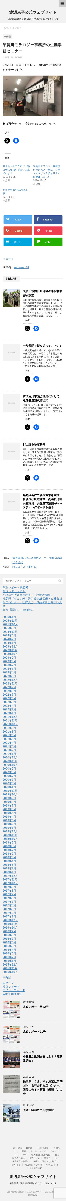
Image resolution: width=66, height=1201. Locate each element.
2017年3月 (9, 909)
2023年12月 (10, 646)
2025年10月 (10, 624)
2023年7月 (9, 665)
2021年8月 (9, 731)
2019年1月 (9, 827)
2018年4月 (9, 861)
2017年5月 (9, 901)
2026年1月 (9, 616)
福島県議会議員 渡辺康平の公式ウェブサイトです (33, 1183)
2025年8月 (9, 628)
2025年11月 (10, 620)
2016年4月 (9, 949)
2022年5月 (9, 702)
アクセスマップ (38, 1151)
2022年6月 (9, 698)
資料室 (49, 1164)
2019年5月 (9, 812)
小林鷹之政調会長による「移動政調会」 (28, 594)
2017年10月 (10, 883)
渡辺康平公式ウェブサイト (33, 12)
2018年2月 (9, 868)
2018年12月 (10, 831)
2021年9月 (9, 727)
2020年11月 (10, 761)
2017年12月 (10, 875)
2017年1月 (9, 916)
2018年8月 (9, 846)
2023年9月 (9, 657)
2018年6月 (9, 853)
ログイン (8, 982)
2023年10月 (10, 653)
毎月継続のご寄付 (33, 1164)
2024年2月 (9, 639)
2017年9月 (9, 886)
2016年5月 (9, 946)
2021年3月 (9, 746)
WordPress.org (12, 993)
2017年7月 (9, 894)
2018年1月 (9, 872)
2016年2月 (9, 957)
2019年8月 (9, 801)
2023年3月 (9, 676)
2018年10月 (10, 838)
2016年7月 (9, 938)
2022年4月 (9, 705)
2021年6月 (9, 735)
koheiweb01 (21, 267)
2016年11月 (10, 923)
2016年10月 (10, 927)
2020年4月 (9, 787)
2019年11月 (10, 790)
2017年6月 (9, 898)
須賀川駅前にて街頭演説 (18, 609)
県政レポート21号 (14, 591)
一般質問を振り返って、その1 (42, 345)
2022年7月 (9, 694)
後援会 (47, 1158)
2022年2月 (9, 709)
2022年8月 (9, 690)
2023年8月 (9, 661)
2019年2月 (9, 824)
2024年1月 (9, 642)
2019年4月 (9, 816)
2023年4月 (9, 672)
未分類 (9, 259)
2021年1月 (9, 753)
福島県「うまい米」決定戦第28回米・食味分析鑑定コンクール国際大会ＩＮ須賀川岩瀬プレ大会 (32, 602)
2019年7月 (9, 805)
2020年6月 (9, 779)
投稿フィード (11, 986)
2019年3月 (9, 820)
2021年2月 (9, 750)
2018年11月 (10, 835)
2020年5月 (9, 783)
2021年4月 (9, 742)
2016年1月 (9, 960)
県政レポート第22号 (15, 587)
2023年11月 (10, 650)
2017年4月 (9, 905)
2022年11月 (10, 683)
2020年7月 (9, 775)
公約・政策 (34, 1158)
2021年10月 (10, 724)
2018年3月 (9, 864)
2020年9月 (9, 768)
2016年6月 (9, 942)
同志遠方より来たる (24, 566)
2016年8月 (9, 935)
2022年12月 (10, 679)
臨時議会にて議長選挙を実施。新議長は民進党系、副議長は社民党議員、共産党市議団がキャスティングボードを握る (42, 501)
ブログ (53, 1151)
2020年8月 (9, 772)
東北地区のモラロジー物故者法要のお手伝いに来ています (16, 170)
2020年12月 (10, 757)
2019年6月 (9, 809)
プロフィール (20, 1154)
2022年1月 (9, 713)
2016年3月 (9, 953)
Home (29, 1148)
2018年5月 (9, 857)
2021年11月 (10, 720)
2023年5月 (9, 668)
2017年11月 (10, 879)
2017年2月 (9, 912)
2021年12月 (10, 716)
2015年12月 (10, 964)
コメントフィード (14, 990)
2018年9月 (9, 842)
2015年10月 (10, 971)
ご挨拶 (23, 1151)
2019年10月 (10, 794)
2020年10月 (10, 764)
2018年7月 (9, 849)
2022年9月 (9, 687)
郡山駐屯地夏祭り (34, 444)
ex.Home (17, 1148)
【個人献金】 (42, 1148)
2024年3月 (9, 635)
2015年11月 (10, 968)
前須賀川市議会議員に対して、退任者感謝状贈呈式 (42, 398)
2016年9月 (9, 931)
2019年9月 (9, 798)
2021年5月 (9, 739)
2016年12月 (10, 920)
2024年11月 (10, 631)
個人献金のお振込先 (40, 1154)
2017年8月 (9, 890)
